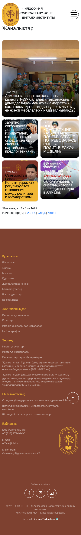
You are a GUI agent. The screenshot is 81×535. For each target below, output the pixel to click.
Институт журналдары (15, 315)
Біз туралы (8, 262)
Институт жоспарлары (15, 351)
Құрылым (8, 278)
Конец (52, 212)
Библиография (11, 331)
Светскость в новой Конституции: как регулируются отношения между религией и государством (19, 186)
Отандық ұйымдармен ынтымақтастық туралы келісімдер (37, 400)
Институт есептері (13, 346)
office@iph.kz (10, 443)
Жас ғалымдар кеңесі (15, 283)
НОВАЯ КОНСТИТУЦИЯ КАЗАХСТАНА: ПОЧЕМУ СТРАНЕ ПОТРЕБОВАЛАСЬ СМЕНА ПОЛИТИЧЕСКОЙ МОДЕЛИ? (59, 138)
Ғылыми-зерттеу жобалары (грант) (23, 357)
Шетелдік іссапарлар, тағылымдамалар (26, 414)
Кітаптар (7, 320)
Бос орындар (10, 299)
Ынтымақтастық (12, 288)
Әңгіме (6, 267)
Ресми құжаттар (11, 294)
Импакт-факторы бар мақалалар (22, 325)
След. (42, 212)
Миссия (7, 273)
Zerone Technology (44, 519)
